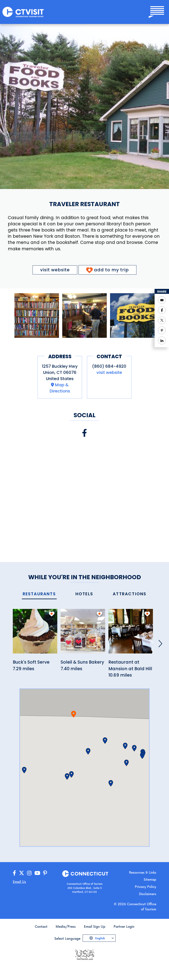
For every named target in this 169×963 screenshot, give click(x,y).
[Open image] (36, 315)
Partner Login (124, 926)
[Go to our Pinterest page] (45, 873)
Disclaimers (147, 893)
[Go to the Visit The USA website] (84, 954)
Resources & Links (142, 872)
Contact (41, 926)
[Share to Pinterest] (162, 330)
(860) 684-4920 (109, 366)
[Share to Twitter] (162, 320)
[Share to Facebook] (162, 310)
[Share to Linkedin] (162, 340)
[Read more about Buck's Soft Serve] (35, 634)
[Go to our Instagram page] (29, 873)
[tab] (39, 594)
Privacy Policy (145, 886)
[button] (88, 751)
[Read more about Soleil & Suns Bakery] (83, 634)
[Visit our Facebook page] (84, 433)
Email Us (19, 881)
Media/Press (66, 926)
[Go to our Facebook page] (14, 873)
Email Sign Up (94, 926)
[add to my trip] (51, 613)
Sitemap (150, 879)
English (99, 938)
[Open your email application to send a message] (162, 300)
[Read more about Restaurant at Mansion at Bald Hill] (130, 634)
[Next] (160, 643)
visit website (55, 270)
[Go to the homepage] (23, 12)
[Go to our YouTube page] (37, 873)
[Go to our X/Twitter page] (21, 873)
